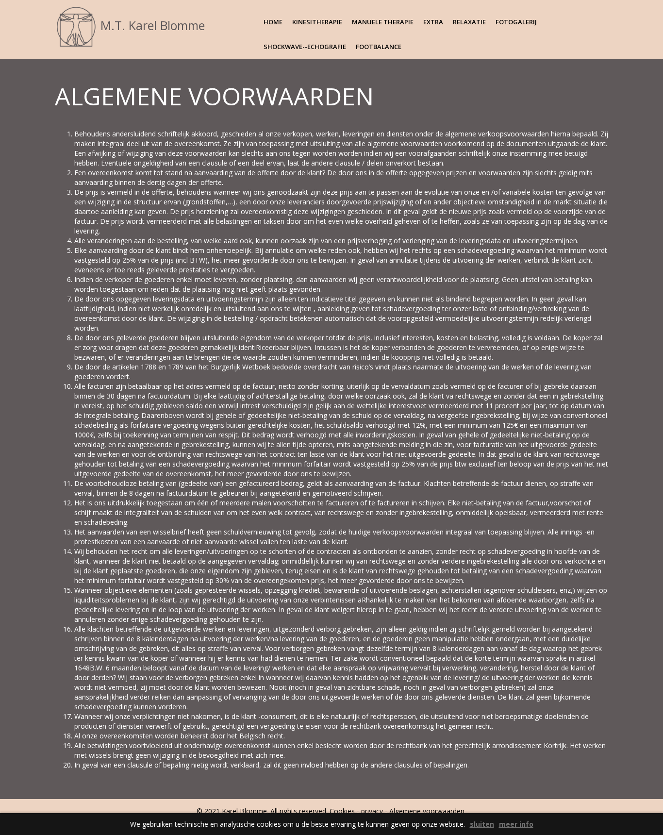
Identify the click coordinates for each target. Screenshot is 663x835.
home (273, 21)
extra (433, 21)
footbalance (378, 46)
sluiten (482, 824)
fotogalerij (516, 21)
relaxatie (469, 21)
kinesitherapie (317, 21)
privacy (372, 811)
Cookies (342, 811)
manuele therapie (383, 21)
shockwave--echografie (305, 46)
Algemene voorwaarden (427, 811)
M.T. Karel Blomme (151, 25)
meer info (516, 824)
